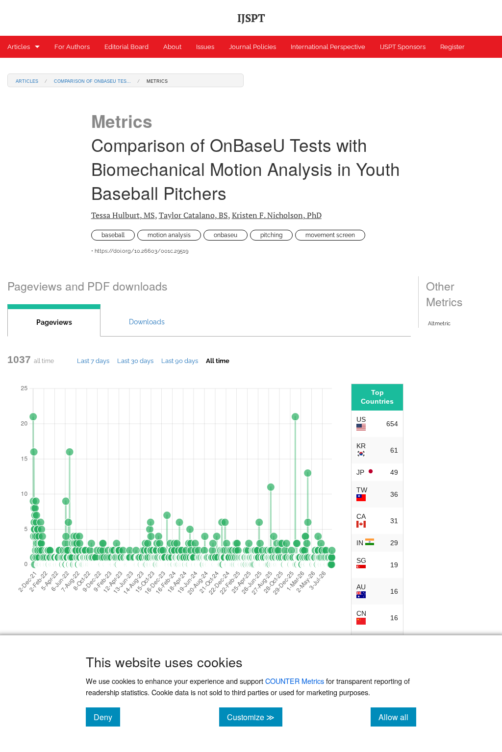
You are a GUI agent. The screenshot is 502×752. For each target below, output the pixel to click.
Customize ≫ (254, 717)
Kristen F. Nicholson (277, 215)
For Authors (72, 46)
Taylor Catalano (193, 215)
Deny (107, 717)
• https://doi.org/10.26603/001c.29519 (139, 251)
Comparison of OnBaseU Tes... (92, 80)
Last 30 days (135, 360)
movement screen (330, 235)
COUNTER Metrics (294, 681)
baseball (113, 235)
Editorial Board (126, 46)
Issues (205, 46)
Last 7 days (93, 360)
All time (217, 360)
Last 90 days (179, 360)
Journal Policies (252, 46)
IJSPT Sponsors (403, 46)
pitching (271, 235)
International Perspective (328, 46)
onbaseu (225, 235)
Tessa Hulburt (123, 215)
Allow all (397, 717)
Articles (18, 46)
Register (452, 46)
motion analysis (169, 235)
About (172, 46)
